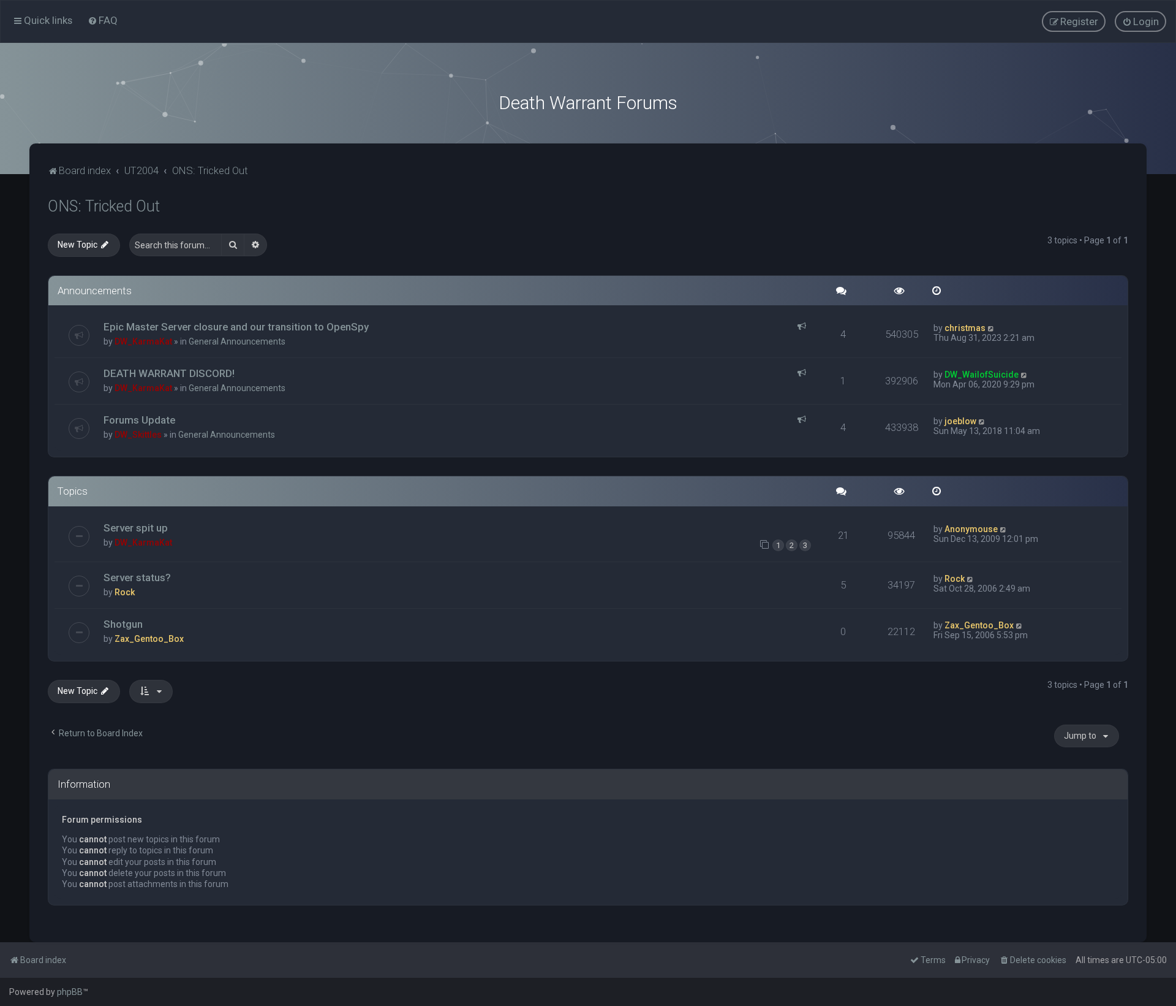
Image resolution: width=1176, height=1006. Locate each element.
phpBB (70, 992)
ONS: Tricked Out (104, 206)
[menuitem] (103, 20)
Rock (125, 592)
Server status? (137, 577)
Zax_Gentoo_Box (149, 639)
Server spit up (136, 528)
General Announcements (237, 341)
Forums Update (139, 420)
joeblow (960, 421)
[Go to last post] (991, 328)
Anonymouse (971, 529)
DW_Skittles (138, 435)
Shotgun (123, 624)
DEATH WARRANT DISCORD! (169, 373)
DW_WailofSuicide (981, 374)
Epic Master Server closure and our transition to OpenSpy (236, 327)
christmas (965, 328)
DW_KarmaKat (143, 341)
